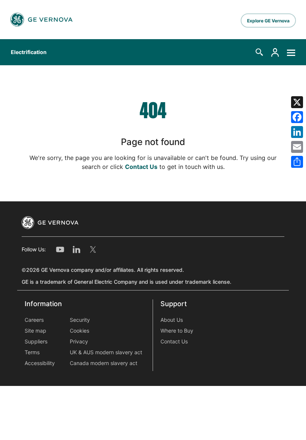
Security (80, 320)
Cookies (79, 331)
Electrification (29, 52)
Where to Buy (176, 331)
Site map (35, 331)
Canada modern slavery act (103, 363)
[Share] (297, 161)
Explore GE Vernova (268, 20)
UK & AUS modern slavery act (106, 352)
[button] (259, 52)
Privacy (79, 342)
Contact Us (141, 166)
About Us (171, 320)
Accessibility (40, 363)
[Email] (297, 146)
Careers (34, 320)
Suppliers (36, 342)
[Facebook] (297, 117)
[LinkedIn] (297, 132)
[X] (297, 102)
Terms (32, 352)
